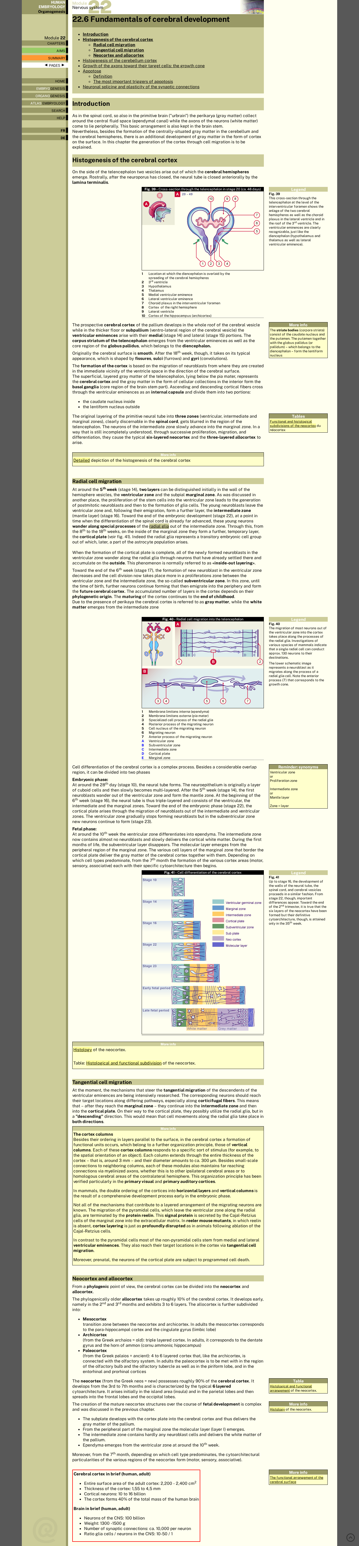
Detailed (81, 460)
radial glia (159, 526)
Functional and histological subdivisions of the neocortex (293, 423)
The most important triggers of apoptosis (133, 81)
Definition (102, 76)
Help (61, 118)
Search (58, 110)
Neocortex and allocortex (118, 55)
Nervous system (87, 7)
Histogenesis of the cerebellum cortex (120, 60)
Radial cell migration (114, 44)
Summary (56, 58)
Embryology (47, 103)
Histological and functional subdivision (124, 1063)
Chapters (56, 43)
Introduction (96, 34)
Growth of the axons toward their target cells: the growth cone (144, 65)
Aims (61, 51)
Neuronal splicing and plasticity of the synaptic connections (141, 86)
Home (60, 81)
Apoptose (92, 71)
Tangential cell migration (118, 50)
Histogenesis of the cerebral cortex (118, 39)
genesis (50, 88)
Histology (82, 1049)
